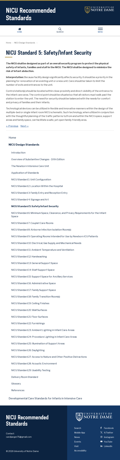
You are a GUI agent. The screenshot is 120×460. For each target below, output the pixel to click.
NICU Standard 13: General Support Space (34, 263)
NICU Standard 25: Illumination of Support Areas (38, 343)
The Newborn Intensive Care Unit (30, 166)
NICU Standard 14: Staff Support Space (33, 270)
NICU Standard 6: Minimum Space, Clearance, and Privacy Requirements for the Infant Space (58, 215)
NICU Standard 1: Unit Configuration (31, 179)
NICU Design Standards (24, 43)
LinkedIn (107, 446)
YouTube (107, 441)
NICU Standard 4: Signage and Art (30, 199)
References (17, 390)
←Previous (12, 126)
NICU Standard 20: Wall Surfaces (29, 310)
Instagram (108, 437)
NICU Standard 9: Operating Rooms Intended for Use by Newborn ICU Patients (54, 236)
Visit (76, 446)
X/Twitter (108, 432)
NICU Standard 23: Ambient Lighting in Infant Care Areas (42, 330)
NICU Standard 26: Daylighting (28, 350)
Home (19, 32)
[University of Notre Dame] (94, 416)
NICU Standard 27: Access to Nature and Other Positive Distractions (49, 356)
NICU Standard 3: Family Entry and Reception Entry (39, 192)
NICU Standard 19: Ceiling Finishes (30, 303)
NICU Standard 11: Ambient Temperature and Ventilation (42, 249)
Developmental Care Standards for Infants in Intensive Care (45, 398)
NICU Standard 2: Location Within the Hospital (37, 186)
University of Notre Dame (99, 10)
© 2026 (9, 451)
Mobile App (79, 432)
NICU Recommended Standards (31, 14)
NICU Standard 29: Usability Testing (30, 370)
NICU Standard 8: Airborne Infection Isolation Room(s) (41, 229)
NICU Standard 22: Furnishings (28, 323)
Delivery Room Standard (24, 377)
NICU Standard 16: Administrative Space (33, 283)
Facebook (108, 428)
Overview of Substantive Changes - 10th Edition (38, 159)
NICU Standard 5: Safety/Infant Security (35, 206)
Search (60, 32)
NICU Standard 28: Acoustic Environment (34, 363)
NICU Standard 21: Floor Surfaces (29, 316)
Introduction (18, 152)
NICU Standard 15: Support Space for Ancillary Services (42, 276)
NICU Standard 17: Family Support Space (33, 290)
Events (77, 441)
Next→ (24, 126)
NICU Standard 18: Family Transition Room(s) (35, 296)
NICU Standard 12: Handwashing (29, 256)
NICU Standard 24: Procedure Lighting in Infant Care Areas (44, 336)
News (77, 437)
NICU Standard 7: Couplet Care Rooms (32, 223)
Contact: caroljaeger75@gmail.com (19, 435)
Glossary (16, 383)
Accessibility (80, 450)
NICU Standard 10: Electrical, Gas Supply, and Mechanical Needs (46, 243)
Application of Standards (25, 172)
